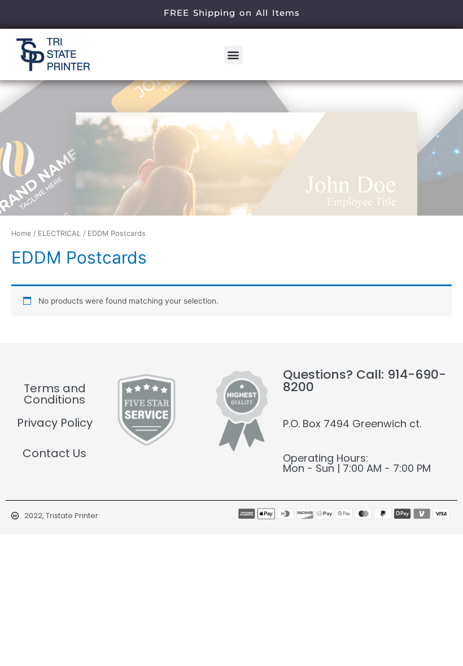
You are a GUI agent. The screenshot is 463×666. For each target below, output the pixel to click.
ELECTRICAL (59, 233)
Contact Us (54, 453)
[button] (233, 55)
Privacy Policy (55, 423)
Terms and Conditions (55, 394)
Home (21, 233)
